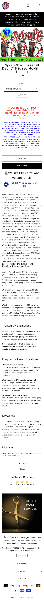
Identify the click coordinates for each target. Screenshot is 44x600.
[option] (22, 19)
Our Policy (22, 564)
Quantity (22, 95)
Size (21, 84)
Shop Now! (22, 555)
